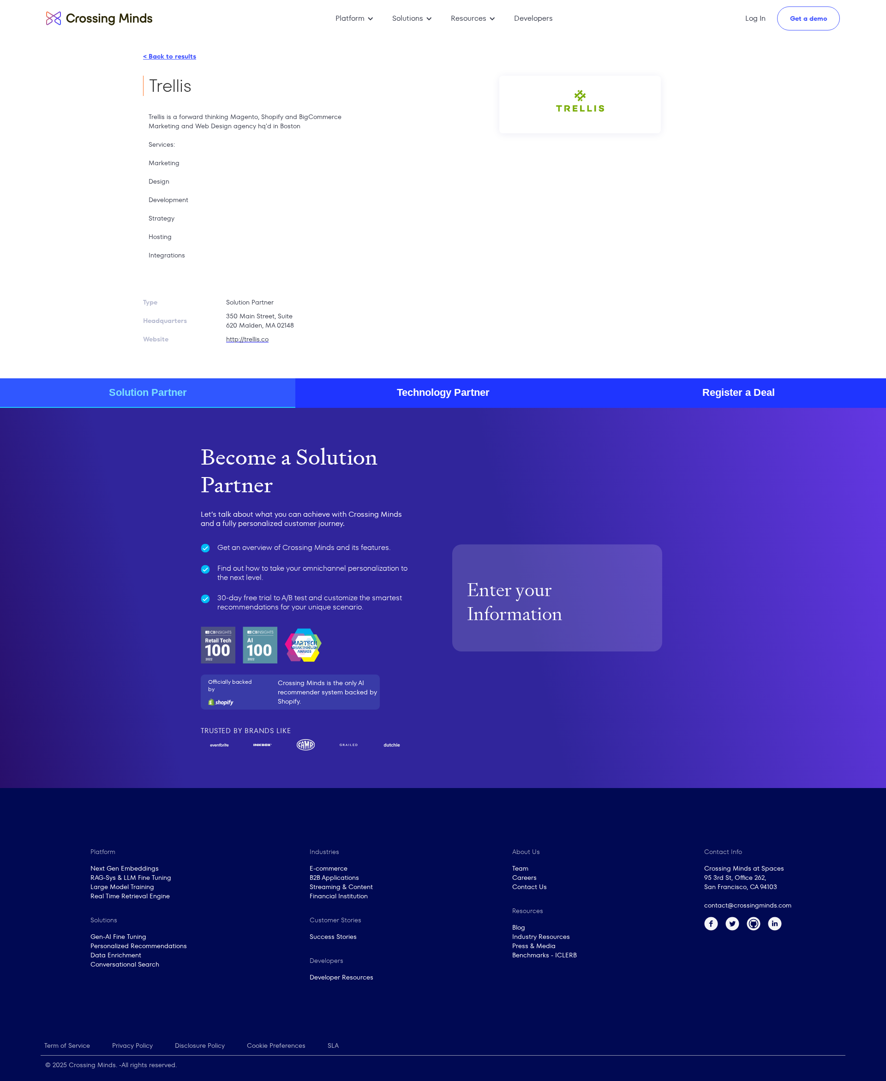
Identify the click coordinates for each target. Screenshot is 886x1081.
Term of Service (67, 1045)
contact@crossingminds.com (747, 905)
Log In (755, 18)
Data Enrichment (115, 955)
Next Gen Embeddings (124, 868)
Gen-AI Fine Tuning (118, 936)
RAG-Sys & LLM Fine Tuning (130, 877)
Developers (533, 18)
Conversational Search (124, 964)
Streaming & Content (341, 886)
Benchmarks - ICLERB (544, 955)
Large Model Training (122, 886)
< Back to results (169, 56)
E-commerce (328, 868)
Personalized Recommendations (138, 945)
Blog (518, 927)
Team (520, 868)
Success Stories (333, 936)
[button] (354, 18)
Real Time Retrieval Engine (130, 896)
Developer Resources (341, 977)
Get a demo (808, 18)
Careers (524, 877)
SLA (333, 1045)
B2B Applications (334, 877)
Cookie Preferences (276, 1045)
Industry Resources (541, 936)
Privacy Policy (132, 1045)
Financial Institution (339, 896)
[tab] (147, 393)
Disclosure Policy (200, 1045)
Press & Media (534, 945)
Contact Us (529, 886)
